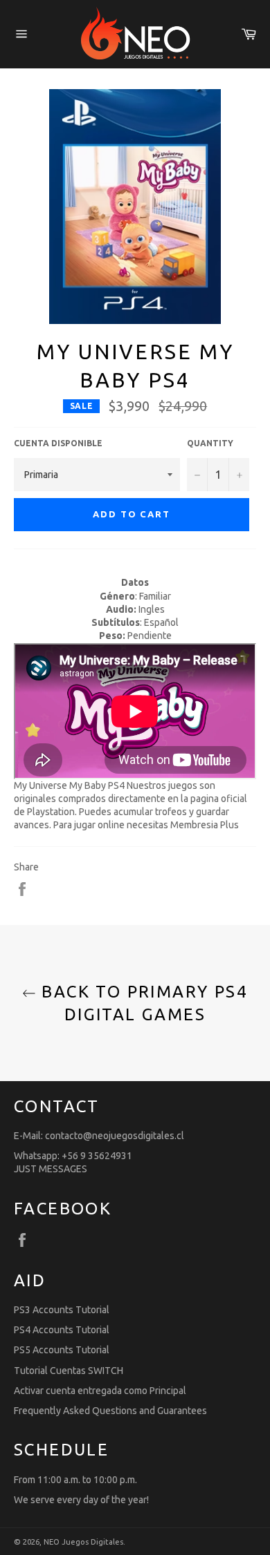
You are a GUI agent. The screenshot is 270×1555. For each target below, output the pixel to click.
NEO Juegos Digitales (83, 1542)
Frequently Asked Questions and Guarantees (110, 1410)
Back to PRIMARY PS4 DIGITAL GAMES (142, 1003)
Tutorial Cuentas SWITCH (68, 1370)
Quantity (210, 443)
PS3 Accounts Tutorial (61, 1309)
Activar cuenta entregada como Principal (100, 1390)
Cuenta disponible (58, 443)
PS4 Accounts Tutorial (61, 1329)
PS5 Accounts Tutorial (61, 1349)
